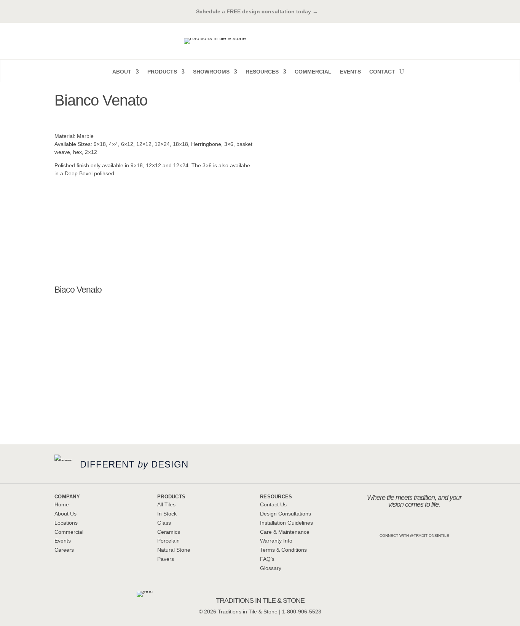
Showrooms (211, 72)
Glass (164, 523)
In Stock (167, 514)
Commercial (313, 72)
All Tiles (166, 504)
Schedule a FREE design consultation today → (260, 11)
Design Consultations (285, 514)
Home (61, 504)
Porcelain (168, 541)
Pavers (165, 559)
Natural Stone (173, 550)
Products (162, 72)
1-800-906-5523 (301, 611)
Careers (64, 550)
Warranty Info (276, 541)
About (121, 72)
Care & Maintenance (284, 532)
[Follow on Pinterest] (422, 523)
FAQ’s (267, 559)
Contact (382, 72)
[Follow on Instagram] (390, 523)
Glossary (270, 568)
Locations (66, 523)
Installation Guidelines (286, 523)
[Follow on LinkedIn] (438, 523)
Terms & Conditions (283, 550)
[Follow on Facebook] (406, 523)
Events (350, 72)
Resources (262, 72)
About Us (65, 514)
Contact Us (273, 504)
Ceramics (168, 532)
